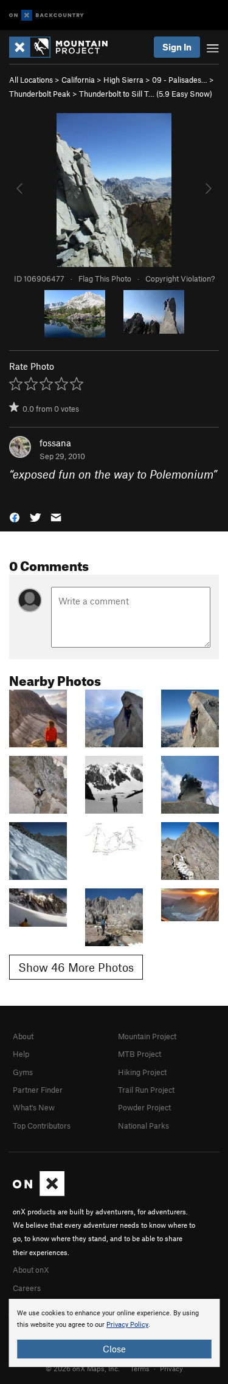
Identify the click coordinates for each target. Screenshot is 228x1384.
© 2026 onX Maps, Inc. (83, 1368)
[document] (114, 1332)
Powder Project (144, 1107)
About (23, 1036)
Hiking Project (142, 1072)
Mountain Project (147, 1036)
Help (21, 1054)
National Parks (143, 1125)
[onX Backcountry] (46, 15)
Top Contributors (42, 1125)
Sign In (177, 46)
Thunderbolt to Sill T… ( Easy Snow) (145, 94)
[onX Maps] (38, 1193)
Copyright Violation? (180, 278)
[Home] (64, 47)
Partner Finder (38, 1090)
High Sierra (123, 80)
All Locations (31, 80)
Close (114, 1348)
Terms (140, 1368)
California (78, 80)
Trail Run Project (146, 1090)
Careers (27, 1288)
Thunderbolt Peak (40, 94)
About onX (31, 1270)
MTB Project (139, 1054)
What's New (34, 1107)
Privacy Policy (127, 1325)
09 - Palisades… (179, 80)
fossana (55, 442)
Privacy (171, 1368)
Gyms (23, 1072)
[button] (14, 516)
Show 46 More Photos (76, 967)
